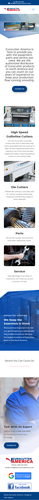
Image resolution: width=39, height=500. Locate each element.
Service (19, 271)
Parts (19, 233)
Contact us (11, 445)
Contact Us (19, 89)
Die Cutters (19, 187)
